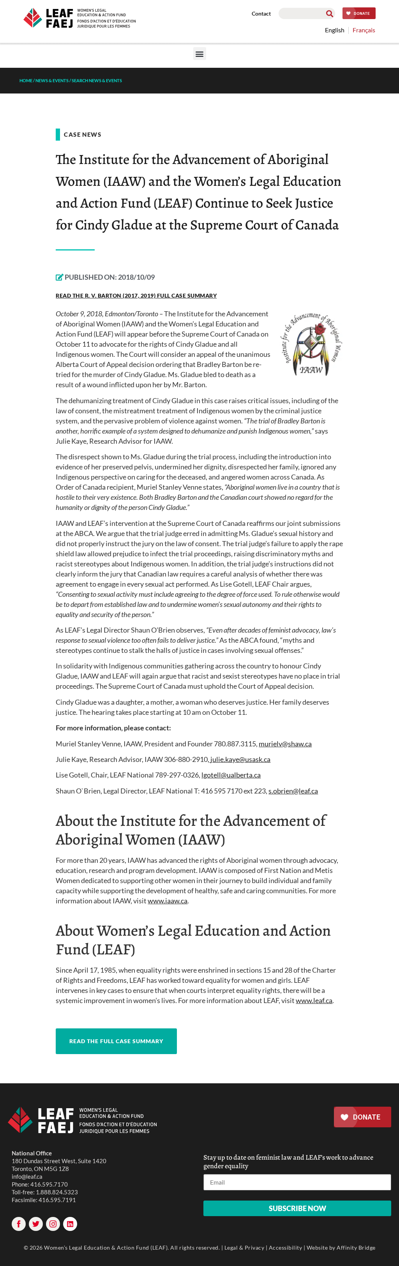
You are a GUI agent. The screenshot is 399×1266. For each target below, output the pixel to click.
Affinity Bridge (356, 1247)
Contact (261, 13)
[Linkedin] (70, 1224)
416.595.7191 (57, 1199)
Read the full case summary (116, 1041)
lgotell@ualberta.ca (231, 775)
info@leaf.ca (27, 1176)
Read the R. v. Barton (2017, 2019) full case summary (136, 295)
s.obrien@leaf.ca (293, 790)
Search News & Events (97, 80)
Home (25, 80)
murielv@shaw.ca (285, 743)
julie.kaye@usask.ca (240, 759)
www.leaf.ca (314, 1000)
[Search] (329, 13)
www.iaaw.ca (167, 900)
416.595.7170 (49, 1184)
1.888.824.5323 (57, 1191)
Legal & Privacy (244, 1247)
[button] (199, 53)
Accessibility (285, 1247)
